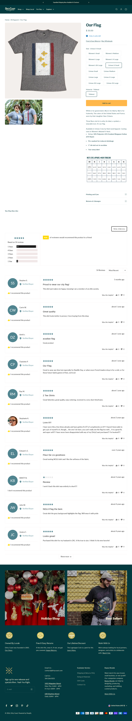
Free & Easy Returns (93, 41)
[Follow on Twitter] (11, 705)
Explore (49, 9)
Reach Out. (107, 653)
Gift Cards (81, 681)
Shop (19, 9)
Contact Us (81, 684)
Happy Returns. (51, 650)
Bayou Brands (110, 681)
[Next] (88, 2)
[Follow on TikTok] (27, 705)
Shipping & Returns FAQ (86, 673)
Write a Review (119, 229)
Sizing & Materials (83, 677)
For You (39, 9)
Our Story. (8, 650)
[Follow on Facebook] (6, 705)
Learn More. (71, 650)
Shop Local (30, 9)
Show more (65, 556)
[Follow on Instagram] (16, 705)
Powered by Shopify (25, 713)
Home (7, 20)
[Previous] (43, 2)
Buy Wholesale (107, 41)
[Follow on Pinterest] (22, 705)
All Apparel (15, 20)
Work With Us (110, 694)
